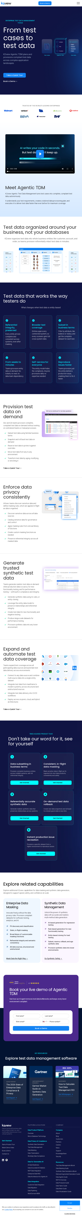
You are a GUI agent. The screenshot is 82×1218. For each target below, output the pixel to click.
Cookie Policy (8, 1209)
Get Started (24, 783)
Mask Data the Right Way (16, 958)
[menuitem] (8, 1144)
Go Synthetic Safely (52, 958)
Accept (70, 1203)
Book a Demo (45, 3)
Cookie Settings (69, 1213)
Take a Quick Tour (14, 75)
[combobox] (45, 1021)
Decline (70, 1208)
